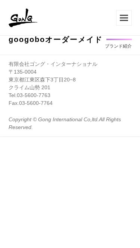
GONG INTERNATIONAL (23, 18)
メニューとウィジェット (124, 18)
